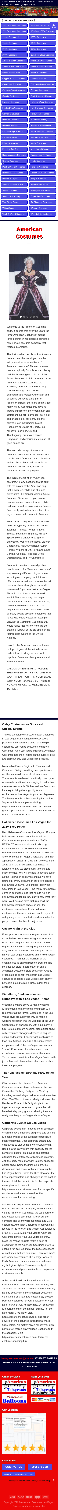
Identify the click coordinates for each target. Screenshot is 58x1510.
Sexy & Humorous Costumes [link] (39, 180)
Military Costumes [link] (10, 143)
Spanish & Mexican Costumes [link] (39, 186)
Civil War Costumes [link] (39, 90)
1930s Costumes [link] (38, 37)
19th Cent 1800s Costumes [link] (42, 55)
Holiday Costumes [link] (10, 126)
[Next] (53, 1479)
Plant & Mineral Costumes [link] (13, 167)
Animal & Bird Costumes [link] (13, 67)
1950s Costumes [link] (38, 43)
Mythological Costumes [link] (41, 149)
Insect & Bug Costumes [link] (12, 132)
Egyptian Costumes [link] (10, 102)
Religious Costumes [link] (39, 167)
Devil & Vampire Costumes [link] (42, 96)
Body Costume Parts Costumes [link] (11, 74)
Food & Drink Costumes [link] (12, 108)
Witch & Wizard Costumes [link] (13, 214)
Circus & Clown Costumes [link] (13, 90)
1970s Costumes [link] (38, 49)
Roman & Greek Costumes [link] (42, 173)
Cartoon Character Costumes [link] (38, 80)
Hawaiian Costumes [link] (10, 120)
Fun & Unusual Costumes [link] (42, 108)
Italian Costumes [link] (9, 137)
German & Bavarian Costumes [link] (10, 115)
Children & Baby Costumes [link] (42, 84)
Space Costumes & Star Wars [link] (12, 186)
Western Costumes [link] (39, 208)
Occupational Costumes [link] (41, 155)
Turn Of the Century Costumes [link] (10, 204)
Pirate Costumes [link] (38, 161)
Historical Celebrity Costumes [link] (39, 121)
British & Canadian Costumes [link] (39, 74)
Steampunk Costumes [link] (40, 191)
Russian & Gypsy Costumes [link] (10, 180)
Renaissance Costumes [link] (12, 173)
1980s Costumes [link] (9, 55)
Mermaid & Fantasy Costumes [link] (39, 139)
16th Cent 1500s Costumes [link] (42, 25)
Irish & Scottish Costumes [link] (42, 132)
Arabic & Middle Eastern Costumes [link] (41, 68)
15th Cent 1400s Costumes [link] (14, 25)
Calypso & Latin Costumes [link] (13, 79)
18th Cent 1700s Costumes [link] (42, 31)
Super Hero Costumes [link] (40, 196)
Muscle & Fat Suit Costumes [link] (10, 151)
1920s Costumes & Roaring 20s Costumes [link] (12, 39)
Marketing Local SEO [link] (35, 1506)
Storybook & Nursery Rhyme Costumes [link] (11, 198)
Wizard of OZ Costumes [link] (41, 214)
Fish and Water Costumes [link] (42, 102)
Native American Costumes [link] (14, 155)
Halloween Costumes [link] (40, 114)
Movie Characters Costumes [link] (38, 145)
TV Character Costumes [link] (41, 202)
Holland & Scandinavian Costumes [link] (41, 127)
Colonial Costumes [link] (10, 96)
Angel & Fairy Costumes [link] (41, 61)
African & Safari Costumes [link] (13, 61)
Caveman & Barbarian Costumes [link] (11, 86)
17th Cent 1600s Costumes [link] (14, 31)
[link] (54, 26)
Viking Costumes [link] (9, 208)
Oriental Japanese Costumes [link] (10, 162)
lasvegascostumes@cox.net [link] (17, 1358)
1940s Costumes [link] (9, 43)
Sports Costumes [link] (9, 191)
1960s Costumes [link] (9, 49)
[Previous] (4, 1479)
